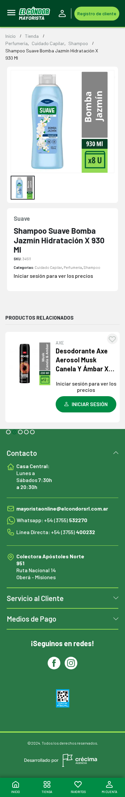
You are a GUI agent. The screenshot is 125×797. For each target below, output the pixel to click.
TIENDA (47, 792)
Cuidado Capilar (48, 267)
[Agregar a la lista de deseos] (112, 339)
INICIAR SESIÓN (90, 404)
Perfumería (73, 267)
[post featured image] (31, 363)
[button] (8, 432)
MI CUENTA (109, 792)
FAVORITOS (78, 792)
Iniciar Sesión (63, 14)
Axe (60, 342)
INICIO (15, 792)
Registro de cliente (96, 13)
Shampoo (92, 267)
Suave (22, 218)
